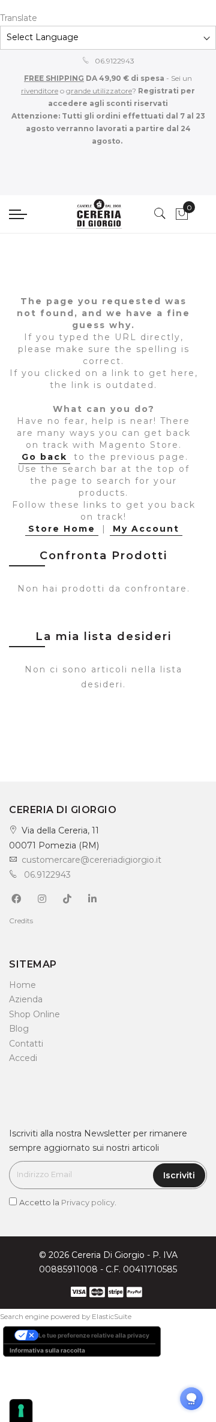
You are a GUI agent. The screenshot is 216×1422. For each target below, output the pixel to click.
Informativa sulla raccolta (47, 1350)
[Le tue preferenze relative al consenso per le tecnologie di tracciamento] (21, 1410)
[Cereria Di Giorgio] (99, 214)
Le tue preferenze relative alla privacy (93, 1335)
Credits (21, 920)
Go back (44, 456)
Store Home (61, 528)
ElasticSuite (111, 1316)
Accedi (23, 1058)
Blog (19, 1028)
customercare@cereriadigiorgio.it (91, 859)
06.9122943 (113, 60)
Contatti (26, 1043)
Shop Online (34, 1014)
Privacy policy (88, 1202)
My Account (146, 528)
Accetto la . (67, 1202)
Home (22, 985)
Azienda (26, 999)
